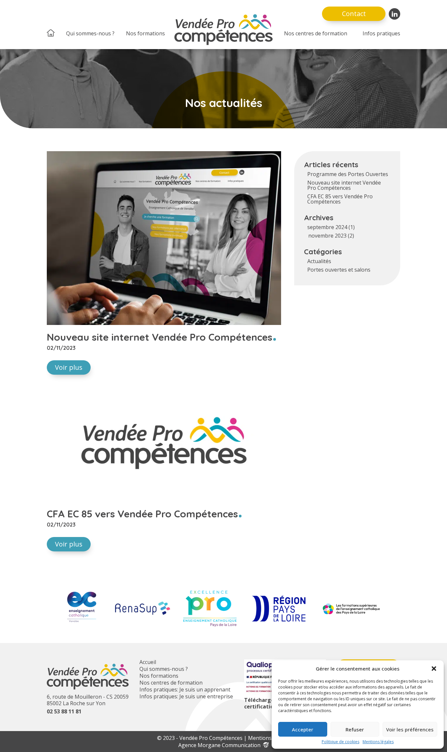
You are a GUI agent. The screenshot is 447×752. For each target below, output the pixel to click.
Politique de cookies (340, 742)
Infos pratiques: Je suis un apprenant (184, 689)
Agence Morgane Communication (220, 745)
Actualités (319, 261)
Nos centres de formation (315, 33)
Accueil (147, 662)
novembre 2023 (327, 235)
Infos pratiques (381, 33)
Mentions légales (378, 742)
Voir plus (68, 367)
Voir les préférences (410, 729)
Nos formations (145, 33)
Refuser (355, 729)
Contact (354, 13)
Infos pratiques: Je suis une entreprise (186, 696)
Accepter (302, 729)
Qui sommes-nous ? (90, 33)
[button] (434, 668)
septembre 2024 (327, 227)
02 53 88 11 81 (64, 711)
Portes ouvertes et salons (338, 269)
